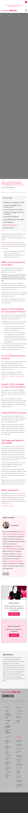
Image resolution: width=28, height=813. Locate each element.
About (6, 717)
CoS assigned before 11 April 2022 (14, 219)
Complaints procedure (7, 726)
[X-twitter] (7, 573)
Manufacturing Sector (8, 768)
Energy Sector (6, 752)
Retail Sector (8, 772)
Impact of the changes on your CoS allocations (14, 213)
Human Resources (19, 717)
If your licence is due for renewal (14, 209)
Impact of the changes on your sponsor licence (12, 206)
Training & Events (19, 776)
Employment (19, 713)
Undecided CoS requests (11, 216)
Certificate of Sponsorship (17, 292)
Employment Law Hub (19, 741)
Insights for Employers (19, 756)
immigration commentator (15, 561)
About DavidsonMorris (11, 225)
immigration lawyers (18, 493)
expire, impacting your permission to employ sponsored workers (12, 376)
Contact (7, 710)
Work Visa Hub (19, 752)
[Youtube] (3, 696)
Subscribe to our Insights (19, 781)
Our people (7, 720)
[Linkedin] (4, 573)
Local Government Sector (8, 747)
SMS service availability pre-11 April (14, 202)
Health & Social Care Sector (7, 742)
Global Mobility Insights (18, 772)
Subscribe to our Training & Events (20, 786)
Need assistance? (9, 222)
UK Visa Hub (19, 748)
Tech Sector (8, 755)
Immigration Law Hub (19, 745)
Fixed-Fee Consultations (8, 714)
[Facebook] (12, 696)
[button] (26, 2)
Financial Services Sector (7, 764)
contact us (8, 503)
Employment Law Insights (19, 764)
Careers (7, 723)
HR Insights (19, 767)
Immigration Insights (19, 760)
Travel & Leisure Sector (7, 776)
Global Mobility (18, 721)
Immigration (19, 710)
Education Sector (7, 759)
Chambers (14, 549)
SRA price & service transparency (8, 731)
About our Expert (9, 228)
